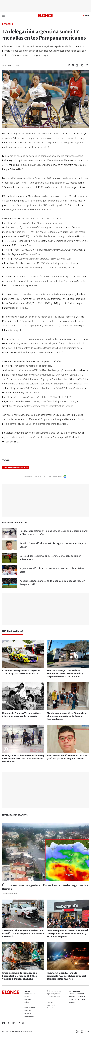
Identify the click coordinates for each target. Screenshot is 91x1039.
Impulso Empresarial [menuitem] (53, 994)
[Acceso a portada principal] (45, 15)
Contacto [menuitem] (72, 1002)
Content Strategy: (76, 1031)
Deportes (7, 24)
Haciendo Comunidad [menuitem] (54, 991)
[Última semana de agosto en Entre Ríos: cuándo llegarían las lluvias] (45, 852)
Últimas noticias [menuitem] (30, 994)
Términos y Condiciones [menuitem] (77, 997)
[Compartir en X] (82, 65)
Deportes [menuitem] (28, 1011)
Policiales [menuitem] (28, 999)
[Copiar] (77, 65)
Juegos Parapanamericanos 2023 (15, 468)
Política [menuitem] (27, 1002)
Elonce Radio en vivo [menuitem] (54, 1008)
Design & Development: (86, 1031)
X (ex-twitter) (8, 1023)
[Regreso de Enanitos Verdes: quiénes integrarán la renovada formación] (23, 696)
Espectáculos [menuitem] (29, 1016)
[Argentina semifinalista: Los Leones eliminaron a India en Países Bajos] (9, 570)
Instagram (14, 1023)
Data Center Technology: (81, 1031)
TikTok (19, 1023)
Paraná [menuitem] (27, 997)
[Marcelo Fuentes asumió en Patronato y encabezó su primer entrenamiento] (9, 558)
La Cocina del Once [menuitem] (53, 997)
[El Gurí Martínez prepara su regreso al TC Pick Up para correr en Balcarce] (23, 654)
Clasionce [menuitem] (50, 1002)
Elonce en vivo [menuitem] (52, 1005)
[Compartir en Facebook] (73, 65)
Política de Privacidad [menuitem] (76, 994)
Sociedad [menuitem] (28, 1005)
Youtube (23, 1023)
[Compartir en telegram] (86, 65)
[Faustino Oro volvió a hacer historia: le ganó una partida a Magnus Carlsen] (9, 545)
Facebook (4, 1023)
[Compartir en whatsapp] (69, 65)
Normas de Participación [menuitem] (77, 999)
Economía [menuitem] (28, 1013)
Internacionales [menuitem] (30, 1008)
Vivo (87, 16)
